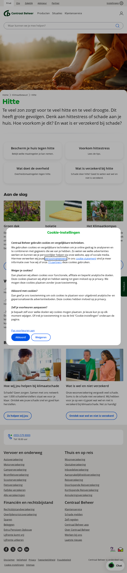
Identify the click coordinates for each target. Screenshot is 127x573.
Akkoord (20, 337)
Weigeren (40, 337)
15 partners (55, 262)
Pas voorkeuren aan (23, 330)
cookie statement (86, 258)
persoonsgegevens (56, 258)
